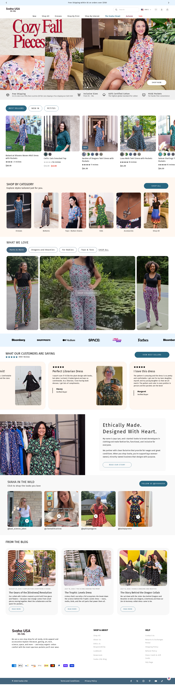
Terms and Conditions (70, 681)
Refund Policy (151, 651)
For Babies (68, 250)
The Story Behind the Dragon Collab (140, 592)
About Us (97, 640)
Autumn (129, 16)
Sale (140, 16)
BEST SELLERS (16, 108)
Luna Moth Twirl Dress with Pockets (136, 158)
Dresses (58, 16)
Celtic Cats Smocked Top (55, 158)
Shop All (45, 16)
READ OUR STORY (117, 465)
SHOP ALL (156, 186)
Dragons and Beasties (43, 250)
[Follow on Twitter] (137, 681)
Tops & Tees (87, 250)
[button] (85, 87)
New (34, 16)
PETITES (51, 108)
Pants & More (17, 250)
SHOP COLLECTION (87, 293)
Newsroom (97, 655)
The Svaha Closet (112, 16)
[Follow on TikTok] (162, 681)
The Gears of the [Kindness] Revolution (30, 592)
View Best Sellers (152, 355)
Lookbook (97, 651)
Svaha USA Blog (100, 659)
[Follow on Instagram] (143, 681)
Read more (16, 609)
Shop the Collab (153, 82)
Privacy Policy (91, 681)
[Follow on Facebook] (131, 681)
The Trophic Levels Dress (78, 592)
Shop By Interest (92, 16)
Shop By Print (73, 16)
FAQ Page (149, 662)
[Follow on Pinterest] (149, 681)
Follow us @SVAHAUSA (153, 484)
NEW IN (35, 108)
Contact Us (150, 636)
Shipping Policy (151, 647)
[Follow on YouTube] (156, 681)
